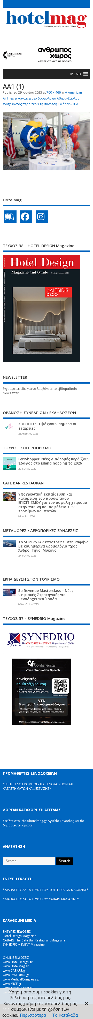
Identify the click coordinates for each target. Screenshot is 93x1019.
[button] (75, 74)
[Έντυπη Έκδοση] (10, 216)
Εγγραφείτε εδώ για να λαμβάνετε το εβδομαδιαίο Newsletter (40, 390)
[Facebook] (26, 216)
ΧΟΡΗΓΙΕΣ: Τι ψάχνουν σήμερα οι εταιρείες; (47, 426)
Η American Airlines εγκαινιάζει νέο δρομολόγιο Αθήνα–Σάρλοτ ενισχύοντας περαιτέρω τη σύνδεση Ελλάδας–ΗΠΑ (42, 98)
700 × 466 (54, 92)
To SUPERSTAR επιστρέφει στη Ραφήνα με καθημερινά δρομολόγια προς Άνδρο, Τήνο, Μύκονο (53, 546)
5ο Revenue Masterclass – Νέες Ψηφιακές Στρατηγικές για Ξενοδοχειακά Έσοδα (45, 594)
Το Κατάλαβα (65, 1015)
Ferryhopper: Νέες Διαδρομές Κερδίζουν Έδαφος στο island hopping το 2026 (53, 461)
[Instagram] (42, 216)
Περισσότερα (33, 1015)
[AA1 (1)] (46, 168)
